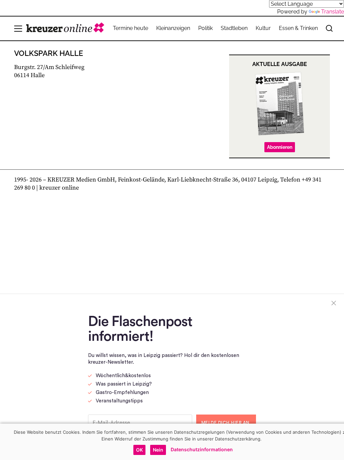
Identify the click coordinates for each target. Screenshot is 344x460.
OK (139, 450)
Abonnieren (279, 147)
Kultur (263, 28)
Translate (332, 11)
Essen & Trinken (298, 28)
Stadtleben (234, 28)
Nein (158, 450)
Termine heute (130, 28)
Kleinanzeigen (173, 28)
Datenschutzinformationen (202, 449)
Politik (205, 28)
